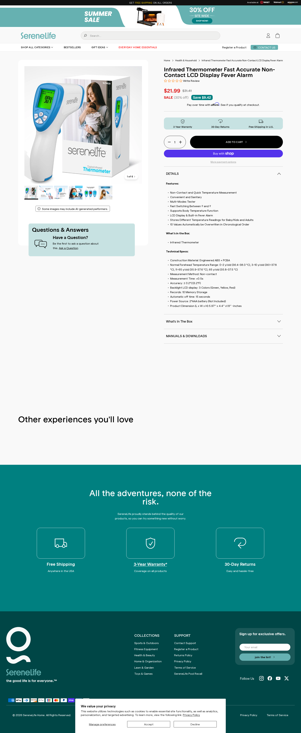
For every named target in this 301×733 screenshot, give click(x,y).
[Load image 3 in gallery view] (61, 192)
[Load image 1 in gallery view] (31, 192)
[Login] (268, 35)
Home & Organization (148, 661)
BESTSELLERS (72, 47)
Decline (195, 724)
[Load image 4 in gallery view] (76, 192)
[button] (277, 35)
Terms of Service (185, 667)
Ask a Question (68, 248)
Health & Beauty (144, 655)
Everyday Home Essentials (138, 47)
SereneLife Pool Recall (188, 673)
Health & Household (186, 60)
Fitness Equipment (146, 649)
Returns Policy (183, 655)
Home (167, 60)
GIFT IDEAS (98, 47)
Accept (148, 724)
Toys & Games (143, 673)
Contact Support (185, 643)
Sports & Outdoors (146, 643)
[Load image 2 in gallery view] (46, 192)
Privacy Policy (191, 715)
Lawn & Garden (144, 667)
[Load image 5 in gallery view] (91, 192)
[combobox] (150, 36)
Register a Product (234, 47)
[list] (83, 125)
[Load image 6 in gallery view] (105, 192)
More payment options (223, 161)
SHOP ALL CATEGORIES (35, 47)
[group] (150, 16)
